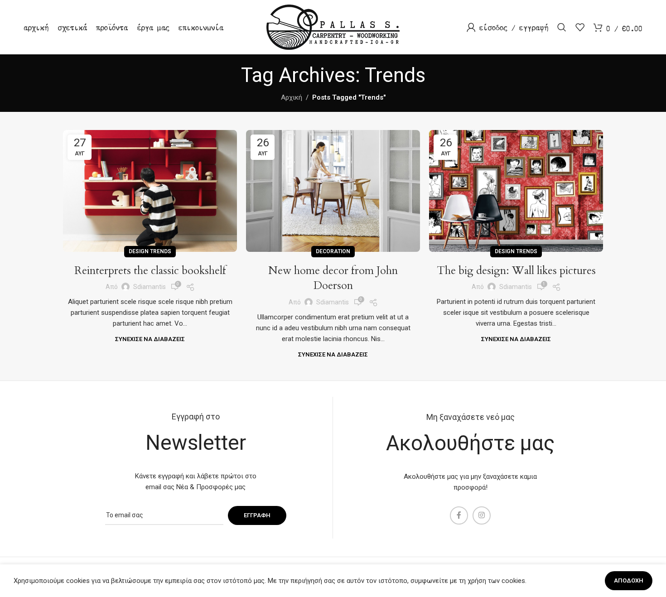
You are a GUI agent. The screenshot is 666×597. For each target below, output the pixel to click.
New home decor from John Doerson (333, 278)
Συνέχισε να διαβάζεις (150, 339)
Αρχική (291, 97)
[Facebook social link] (459, 515)
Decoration (333, 251)
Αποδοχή (628, 580)
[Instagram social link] (482, 515)
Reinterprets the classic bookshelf (150, 270)
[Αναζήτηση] (562, 27)
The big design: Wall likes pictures (516, 270)
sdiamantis (149, 286)
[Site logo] (333, 27)
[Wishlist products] (580, 27)
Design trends (150, 251)
